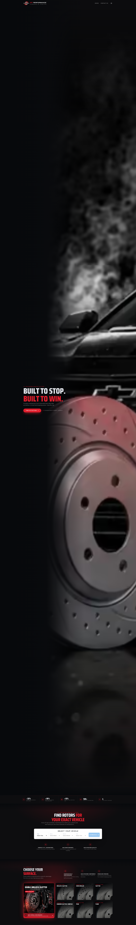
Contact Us (104, 3)
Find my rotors (31, 410)
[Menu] (111, 3)
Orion (97, 3)
